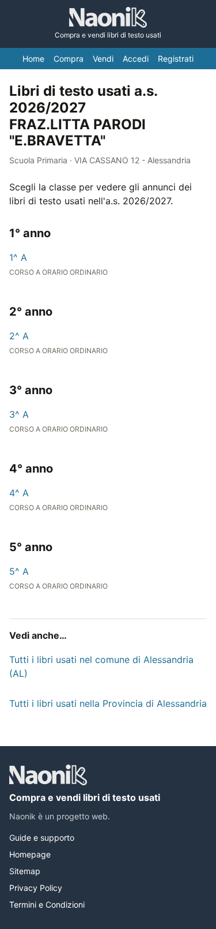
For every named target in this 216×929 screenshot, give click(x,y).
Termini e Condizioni (47, 904)
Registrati (176, 58)
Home (33, 58)
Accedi (136, 58)
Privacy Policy (35, 888)
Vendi (103, 58)
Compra (69, 58)
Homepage (30, 854)
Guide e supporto (41, 837)
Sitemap (24, 871)
